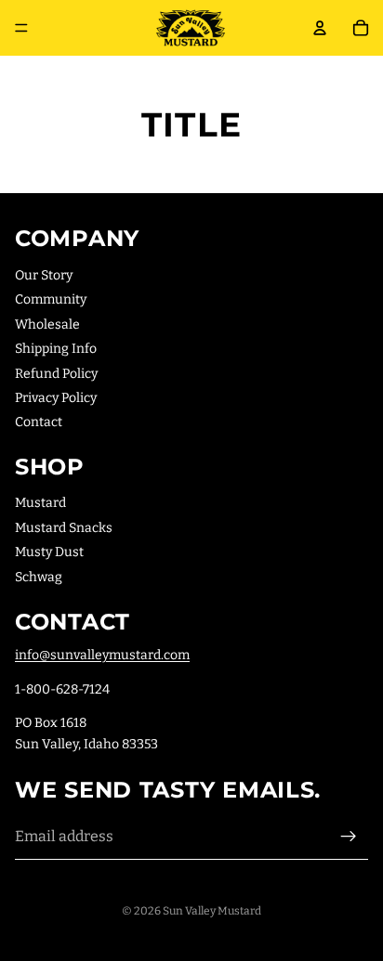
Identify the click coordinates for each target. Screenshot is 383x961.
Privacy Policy (56, 398)
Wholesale (47, 324)
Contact (38, 422)
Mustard (40, 503)
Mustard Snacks (63, 528)
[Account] (319, 27)
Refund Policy (56, 374)
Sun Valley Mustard (212, 910)
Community (50, 299)
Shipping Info (56, 349)
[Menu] (21, 27)
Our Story (44, 275)
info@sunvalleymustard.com (102, 655)
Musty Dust (49, 552)
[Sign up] (348, 836)
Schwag (38, 577)
